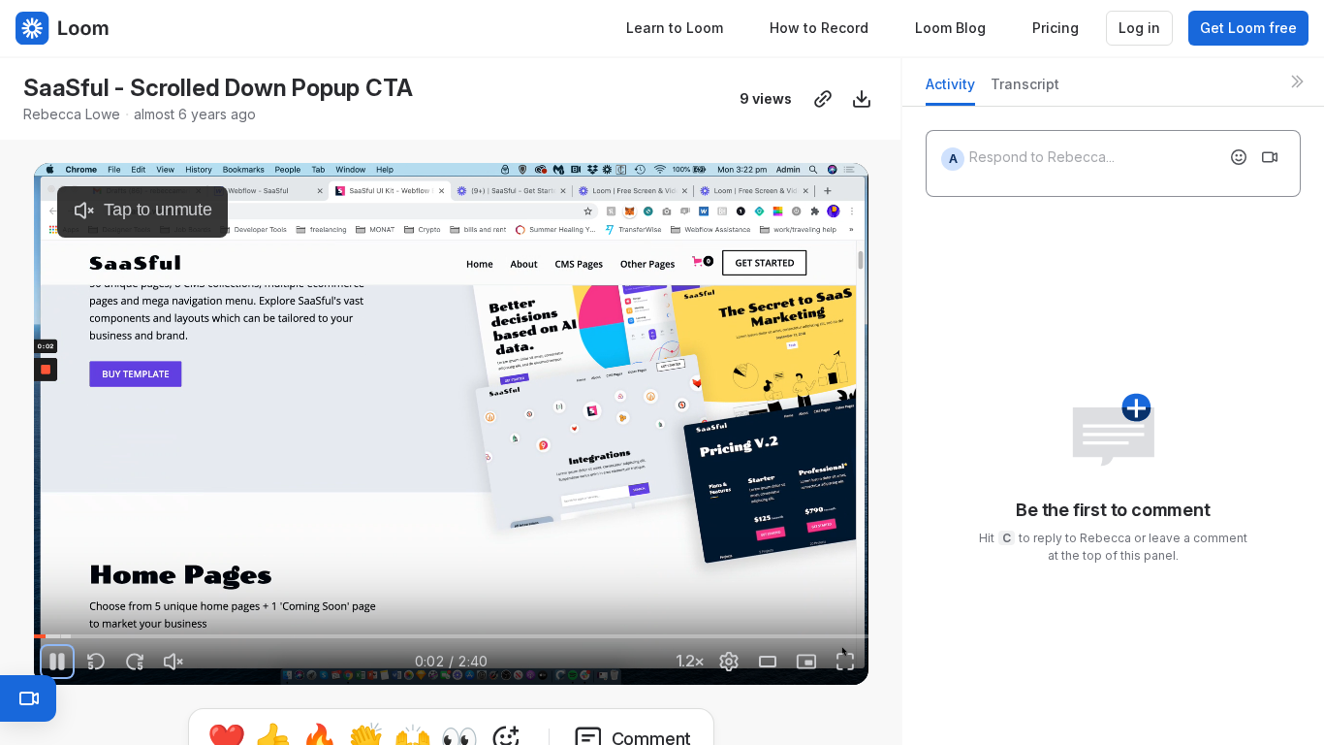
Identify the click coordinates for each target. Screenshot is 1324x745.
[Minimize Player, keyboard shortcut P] (806, 661)
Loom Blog (950, 27)
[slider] (450, 636)
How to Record (819, 27)
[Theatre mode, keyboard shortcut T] (767, 661)
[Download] (861, 98)
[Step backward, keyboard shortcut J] (95, 661)
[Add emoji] (1238, 157)
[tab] (950, 90)
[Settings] (728, 661)
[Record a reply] (1269, 157)
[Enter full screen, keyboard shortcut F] (845, 661)
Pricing (1055, 27)
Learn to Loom (674, 27)
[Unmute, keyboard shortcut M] (173, 661)
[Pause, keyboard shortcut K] (57, 661)
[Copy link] (822, 98)
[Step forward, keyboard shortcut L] (134, 661)
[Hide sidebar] (1296, 81)
